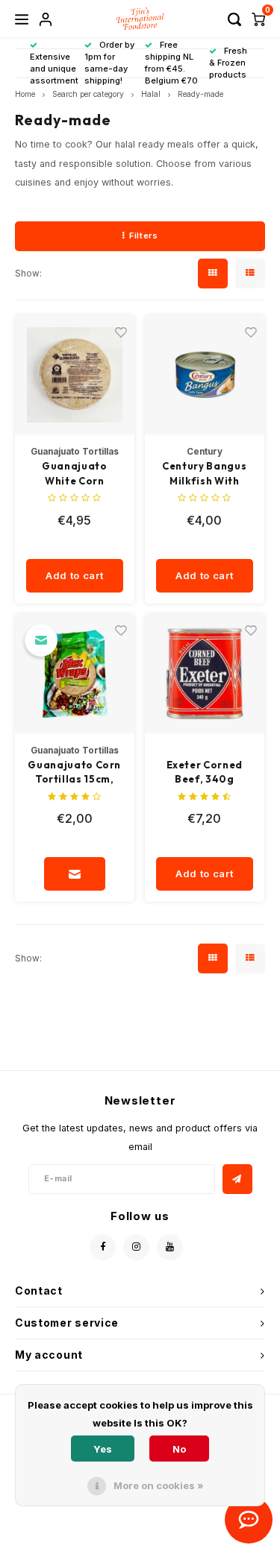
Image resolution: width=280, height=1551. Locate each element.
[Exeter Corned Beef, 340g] (205, 674)
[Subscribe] (237, 1179)
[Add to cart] (74, 874)
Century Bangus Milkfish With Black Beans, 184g (204, 474)
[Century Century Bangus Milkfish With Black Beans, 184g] (205, 375)
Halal (151, 94)
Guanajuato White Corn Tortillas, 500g (75, 474)
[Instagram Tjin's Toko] (136, 1247)
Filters (143, 235)
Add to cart (74, 575)
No (179, 1449)
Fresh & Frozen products (228, 62)
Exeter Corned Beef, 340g (205, 772)
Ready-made (200, 94)
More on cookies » (158, 1485)
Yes (102, 1449)
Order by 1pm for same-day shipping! (109, 62)
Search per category (88, 94)
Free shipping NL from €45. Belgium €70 (171, 62)
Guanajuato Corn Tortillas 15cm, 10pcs (74, 773)
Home (25, 94)
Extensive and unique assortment (54, 68)
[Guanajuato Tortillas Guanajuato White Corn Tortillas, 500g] (75, 375)
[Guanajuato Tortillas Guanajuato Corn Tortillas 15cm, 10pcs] (75, 674)
